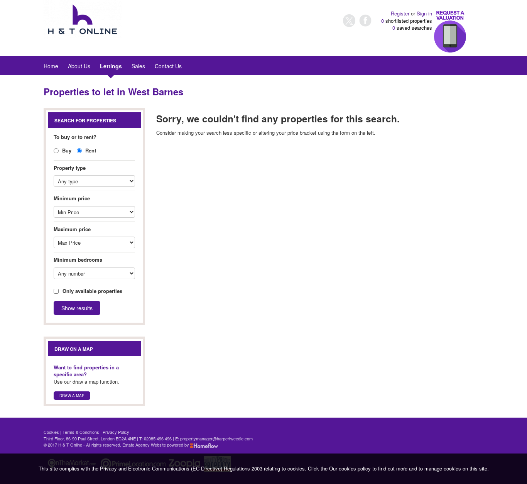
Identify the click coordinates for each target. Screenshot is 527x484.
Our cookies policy (350, 468)
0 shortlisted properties (406, 20)
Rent (90, 150)
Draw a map (71, 395)
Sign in (424, 13)
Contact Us (168, 66)
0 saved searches (412, 27)
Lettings (111, 66)
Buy (66, 150)
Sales (138, 66)
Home (51, 66)
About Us (79, 66)
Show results (77, 308)
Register (400, 13)
